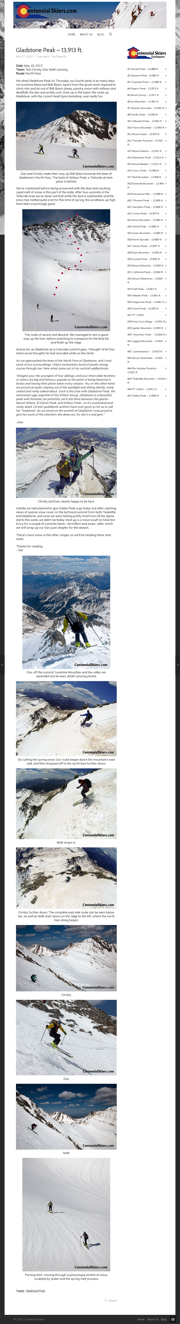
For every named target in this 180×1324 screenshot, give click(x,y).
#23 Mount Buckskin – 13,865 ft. (145, 220)
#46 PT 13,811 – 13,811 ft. (142, 389)
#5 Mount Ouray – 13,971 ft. (143, 95)
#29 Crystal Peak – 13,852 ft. (143, 259)
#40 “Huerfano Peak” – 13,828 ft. (146, 334)
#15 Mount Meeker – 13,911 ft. (144, 164)
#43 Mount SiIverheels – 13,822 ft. (145, 359)
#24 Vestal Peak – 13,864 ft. (143, 226)
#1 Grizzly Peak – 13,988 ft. (142, 69)
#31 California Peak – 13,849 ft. (145, 272)
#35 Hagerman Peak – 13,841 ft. (146, 302)
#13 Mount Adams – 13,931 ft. (144, 151)
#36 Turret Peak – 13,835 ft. (143, 308)
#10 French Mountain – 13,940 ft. (146, 127)
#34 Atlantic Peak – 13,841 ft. (144, 295)
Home (141, 1319)
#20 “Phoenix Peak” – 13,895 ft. (145, 200)
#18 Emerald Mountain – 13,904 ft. (145, 185)
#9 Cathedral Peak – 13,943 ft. (144, 121)
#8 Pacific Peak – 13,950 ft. (142, 114)
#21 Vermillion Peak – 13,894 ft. (145, 207)
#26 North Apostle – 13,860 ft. (144, 239)
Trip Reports (58, 56)
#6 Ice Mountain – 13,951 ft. (143, 101)
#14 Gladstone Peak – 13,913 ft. (145, 157)
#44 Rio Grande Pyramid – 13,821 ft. (142, 370)
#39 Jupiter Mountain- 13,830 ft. (145, 328)
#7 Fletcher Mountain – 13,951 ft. (146, 108)
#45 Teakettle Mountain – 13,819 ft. (146, 380)
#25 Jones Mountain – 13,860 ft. (145, 233)
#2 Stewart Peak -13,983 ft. (143, 75)
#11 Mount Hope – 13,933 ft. (143, 134)
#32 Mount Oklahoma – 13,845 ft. (145, 280)
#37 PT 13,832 (135, 315)
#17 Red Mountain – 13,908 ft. (144, 177)
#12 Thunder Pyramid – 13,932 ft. (145, 142)
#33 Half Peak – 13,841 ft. (142, 289)
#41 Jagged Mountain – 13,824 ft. (145, 343)
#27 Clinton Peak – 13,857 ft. (143, 246)
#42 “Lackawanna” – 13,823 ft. (145, 351)
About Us (153, 1319)
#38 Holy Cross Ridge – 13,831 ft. (146, 321)
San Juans (43, 56)
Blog (164, 1319)
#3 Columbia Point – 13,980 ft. (144, 82)
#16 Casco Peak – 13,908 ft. (143, 170)
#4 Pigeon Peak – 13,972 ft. (143, 88)
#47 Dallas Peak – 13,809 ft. (143, 395)
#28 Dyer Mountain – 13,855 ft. (144, 252)
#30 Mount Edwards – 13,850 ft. (145, 265)
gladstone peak (35, 1291)
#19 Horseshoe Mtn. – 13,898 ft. (145, 194)
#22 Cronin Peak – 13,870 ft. (143, 213)
